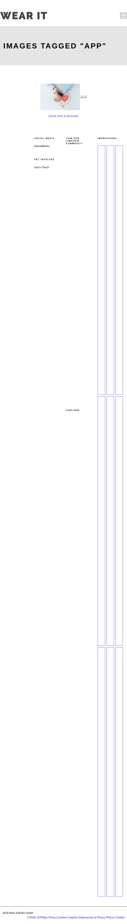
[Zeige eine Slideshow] (63, 116)
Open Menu (123, 15)
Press (52, 917)
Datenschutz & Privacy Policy (96, 917)
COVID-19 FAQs (37, 917)
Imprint (73, 917)
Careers (62, 917)
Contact (120, 917)
